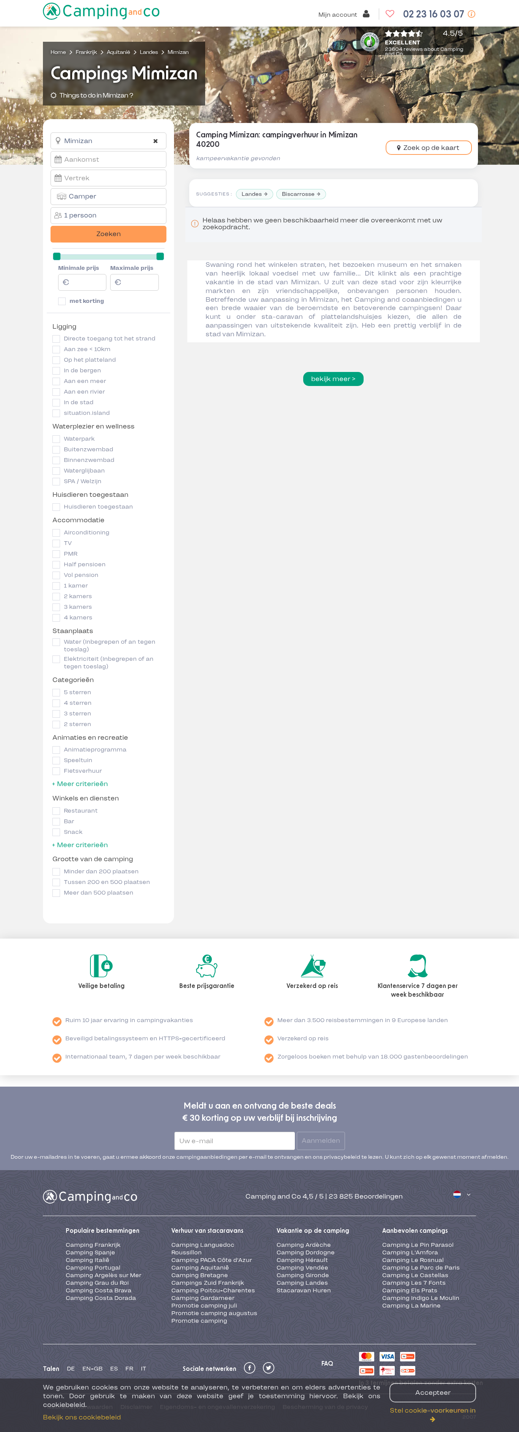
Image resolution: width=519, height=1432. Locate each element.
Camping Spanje (90, 1252)
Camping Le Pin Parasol (418, 1244)
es (114, 1368)
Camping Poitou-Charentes (213, 1290)
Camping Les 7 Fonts (414, 1282)
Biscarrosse (298, 194)
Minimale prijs (78, 268)
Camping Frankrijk (93, 1244)
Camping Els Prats (409, 1290)
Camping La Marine (411, 1305)
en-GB (92, 1368)
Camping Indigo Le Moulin (420, 1298)
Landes (252, 194)
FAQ (327, 1364)
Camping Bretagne (199, 1275)
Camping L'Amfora (410, 1252)
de (71, 1368)
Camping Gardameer (202, 1298)
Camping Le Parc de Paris (421, 1267)
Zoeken (108, 234)
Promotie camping (199, 1320)
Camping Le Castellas (415, 1275)
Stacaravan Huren (304, 1290)
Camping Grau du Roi (97, 1282)
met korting (87, 301)
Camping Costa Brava (98, 1290)
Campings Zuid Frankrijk (207, 1282)
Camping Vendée (302, 1267)
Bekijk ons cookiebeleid (82, 1417)
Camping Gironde (303, 1275)
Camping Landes (302, 1282)
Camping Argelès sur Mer (103, 1275)
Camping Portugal (93, 1267)
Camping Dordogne (306, 1252)
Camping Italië (87, 1260)
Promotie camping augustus (214, 1313)
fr (129, 1368)
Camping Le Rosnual (413, 1260)
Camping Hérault (302, 1260)
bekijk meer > (333, 379)
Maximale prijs (131, 268)
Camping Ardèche (304, 1244)
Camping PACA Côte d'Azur (211, 1260)
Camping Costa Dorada (101, 1298)
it (143, 1368)
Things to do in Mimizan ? (95, 95)
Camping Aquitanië (200, 1267)
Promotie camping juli (204, 1305)
